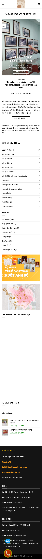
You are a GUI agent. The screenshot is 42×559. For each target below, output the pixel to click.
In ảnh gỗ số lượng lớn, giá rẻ (12, 189)
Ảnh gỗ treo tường (8, 172)
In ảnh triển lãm (7, 202)
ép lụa (9, 128)
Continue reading (21, 72)
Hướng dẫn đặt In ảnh (9, 228)
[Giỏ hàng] (39, 3)
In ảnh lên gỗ (6, 232)
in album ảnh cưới (16, 128)
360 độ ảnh (6, 219)
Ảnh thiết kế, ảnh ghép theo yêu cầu (14, 176)
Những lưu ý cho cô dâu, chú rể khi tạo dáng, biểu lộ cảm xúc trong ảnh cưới (21, 85)
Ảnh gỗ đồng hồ (7, 163)
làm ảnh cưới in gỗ (12, 130)
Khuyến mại (6, 241)
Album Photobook (8, 150)
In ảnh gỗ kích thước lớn (10, 185)
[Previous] (5, 47)
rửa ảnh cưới (26, 130)
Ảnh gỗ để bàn (7, 159)
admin (29, 94)
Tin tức (4, 245)
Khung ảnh (5, 237)
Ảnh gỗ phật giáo (7, 167)
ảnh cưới (22, 126)
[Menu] (3, 4)
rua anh (20, 130)
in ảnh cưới (25, 128)
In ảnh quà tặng (7, 198)
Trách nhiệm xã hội (8, 250)
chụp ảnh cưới (29, 126)
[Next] (37, 47)
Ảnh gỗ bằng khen (8, 154)
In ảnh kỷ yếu (6, 193)
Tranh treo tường (7, 206)
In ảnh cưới (5, 180)
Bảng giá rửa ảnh (7, 224)
